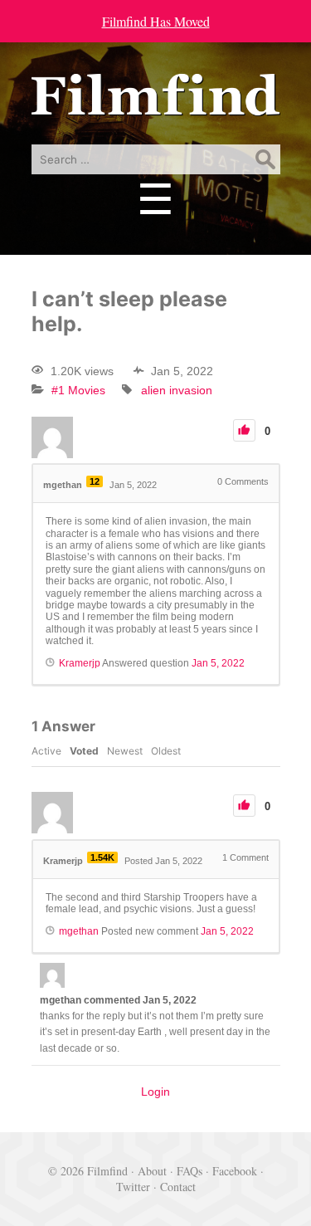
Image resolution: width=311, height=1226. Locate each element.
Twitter (133, 1186)
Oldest (166, 751)
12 (95, 481)
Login (155, 1091)
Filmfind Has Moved (156, 21)
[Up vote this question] (244, 430)
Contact (178, 1186)
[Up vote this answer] (244, 805)
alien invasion (176, 390)
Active (46, 751)
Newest (125, 751)
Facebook (234, 1171)
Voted (84, 751)
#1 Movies (78, 390)
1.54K (102, 857)
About (152, 1171)
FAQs (189, 1171)
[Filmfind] (156, 103)
